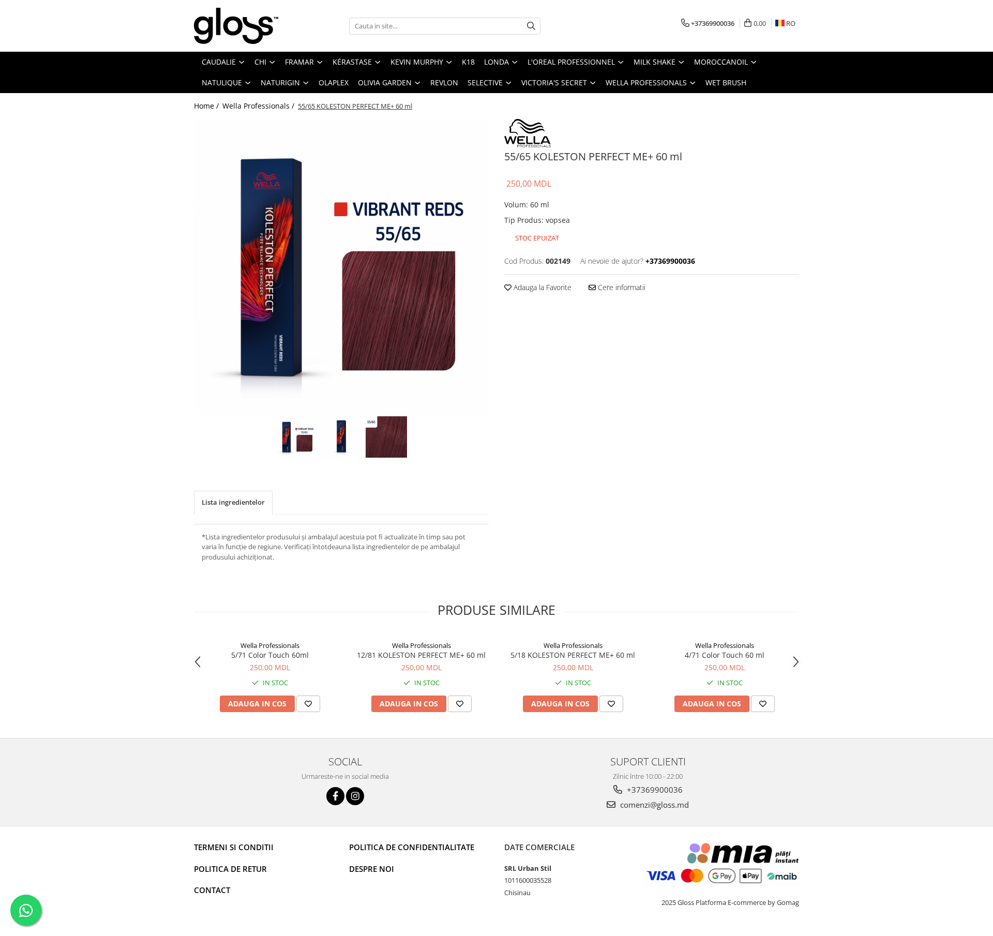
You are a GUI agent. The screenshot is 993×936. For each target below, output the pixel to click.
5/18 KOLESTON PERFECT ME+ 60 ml (572, 655)
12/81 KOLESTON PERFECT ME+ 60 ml (421, 655)
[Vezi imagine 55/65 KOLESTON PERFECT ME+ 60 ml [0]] (296, 437)
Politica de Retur (230, 869)
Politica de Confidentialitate (411, 847)
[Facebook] (335, 796)
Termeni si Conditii (234, 847)
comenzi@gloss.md (653, 804)
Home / (207, 106)
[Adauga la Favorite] (308, 704)
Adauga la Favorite (541, 287)
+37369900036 (654, 789)
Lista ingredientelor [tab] (233, 502)
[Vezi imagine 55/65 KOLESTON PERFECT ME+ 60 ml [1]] (341, 437)
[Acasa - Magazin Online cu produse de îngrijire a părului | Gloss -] (245, 26)
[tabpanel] (341, 266)
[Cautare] (531, 26)
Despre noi (371, 869)
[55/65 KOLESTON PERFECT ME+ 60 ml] (341, 266)
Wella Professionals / (259, 106)
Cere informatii (620, 287)
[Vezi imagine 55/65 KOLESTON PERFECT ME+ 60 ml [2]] (386, 437)
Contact (212, 890)
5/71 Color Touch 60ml (270, 655)
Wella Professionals (269, 645)
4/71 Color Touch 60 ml (724, 655)
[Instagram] (355, 796)
